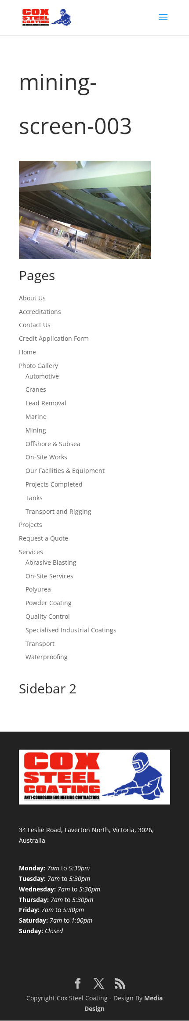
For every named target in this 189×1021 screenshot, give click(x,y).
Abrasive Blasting (50, 562)
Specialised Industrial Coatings (70, 630)
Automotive (42, 376)
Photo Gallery (38, 365)
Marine (36, 416)
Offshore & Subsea (52, 444)
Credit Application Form (54, 338)
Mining (35, 430)
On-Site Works (46, 457)
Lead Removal (45, 403)
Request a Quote (43, 538)
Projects (30, 524)
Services (31, 552)
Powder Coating (48, 603)
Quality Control (47, 616)
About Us (32, 298)
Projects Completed (54, 484)
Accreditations (40, 311)
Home (27, 352)
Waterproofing (46, 657)
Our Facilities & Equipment (65, 470)
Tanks (34, 498)
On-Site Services (49, 576)
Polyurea (38, 589)
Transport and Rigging (58, 511)
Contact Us (35, 325)
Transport (40, 643)
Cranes (35, 389)
